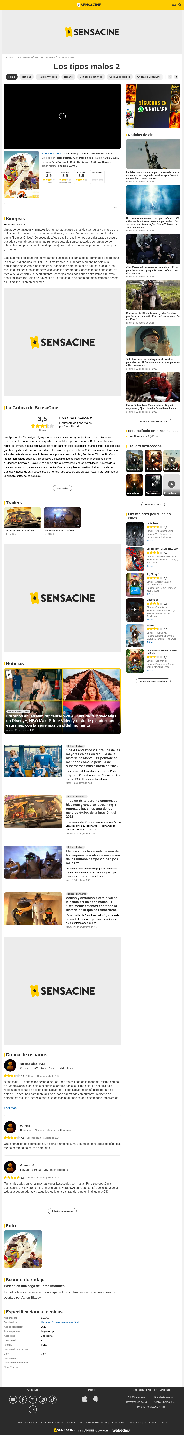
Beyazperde (133, 1401)
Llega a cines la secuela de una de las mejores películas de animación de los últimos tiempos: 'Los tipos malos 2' (93, 857)
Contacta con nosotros (52, 1422)
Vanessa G (27, 1165)
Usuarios (65, 172)
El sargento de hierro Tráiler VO (153, 493)
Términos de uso (74, 1422)
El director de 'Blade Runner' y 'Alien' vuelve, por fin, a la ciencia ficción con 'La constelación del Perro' (153, 316)
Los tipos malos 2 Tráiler (19, 530)
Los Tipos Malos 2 (143, 436)
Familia (110, 153)
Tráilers (14, 502)
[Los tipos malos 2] (21, 174)
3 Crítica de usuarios (62, 1211)
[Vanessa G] (10, 1167)
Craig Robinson (79, 162)
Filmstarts (159, 1397)
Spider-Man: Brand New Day (162, 548)
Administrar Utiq (117, 1422)
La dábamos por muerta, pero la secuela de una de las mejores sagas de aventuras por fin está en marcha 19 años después (152, 175)
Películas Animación (49, 57)
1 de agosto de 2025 (54, 153)
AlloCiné (132, 1397)
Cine (17, 57)
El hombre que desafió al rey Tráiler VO (172, 493)
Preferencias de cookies (155, 1422)
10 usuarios (26, 1130)
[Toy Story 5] (135, 585)
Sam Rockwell (60, 162)
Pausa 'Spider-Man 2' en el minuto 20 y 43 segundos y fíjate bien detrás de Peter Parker (151, 407)
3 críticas (36, 1170)
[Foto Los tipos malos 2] (23, 1249)
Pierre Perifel (63, 157)
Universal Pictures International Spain (60, 1322)
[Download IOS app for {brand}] (86, 1398)
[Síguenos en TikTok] (53, 1400)
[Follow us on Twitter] (33, 1400)
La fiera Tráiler (171, 469)
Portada (9, 57)
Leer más (10, 1108)
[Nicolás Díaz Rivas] (10, 1065)
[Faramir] (10, 1127)
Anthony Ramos (101, 162)
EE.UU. (45, 1318)
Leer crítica (62, 488)
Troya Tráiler (153, 469)
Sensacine (81, 172)
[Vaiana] (135, 635)
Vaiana (150, 625)
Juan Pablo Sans (82, 157)
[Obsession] (135, 610)
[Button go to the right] (176, 77)
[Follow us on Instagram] (43, 1400)
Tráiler (150, 540)
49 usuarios (26, 1068)
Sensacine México (147, 1406)
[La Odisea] (135, 534)
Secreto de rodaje (25, 1279)
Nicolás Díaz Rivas (32, 1063)
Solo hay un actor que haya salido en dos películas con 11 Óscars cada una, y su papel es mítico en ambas (153, 362)
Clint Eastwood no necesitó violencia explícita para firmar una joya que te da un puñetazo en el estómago (152, 270)
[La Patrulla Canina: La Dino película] (135, 661)
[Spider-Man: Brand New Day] (135, 559)
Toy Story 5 (153, 574)
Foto (11, 1225)
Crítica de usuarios (26, 1054)
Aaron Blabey (111, 157)
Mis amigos (97, 172)
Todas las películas (30, 57)
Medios (49, 172)
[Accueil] (89, 5)
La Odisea (152, 523)
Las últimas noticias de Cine (153, 421)
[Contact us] (33, 1409)
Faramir (25, 1125)
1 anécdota (46, 1335)
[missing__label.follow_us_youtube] (13, 1400)
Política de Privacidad (96, 1422)
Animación (97, 153)
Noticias (15, 663)
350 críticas (40, 1068)
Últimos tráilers (153, 504)
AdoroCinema (162, 1401)
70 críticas (39, 1130)
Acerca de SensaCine (27, 1422)
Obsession (152, 599)
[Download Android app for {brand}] (97, 1398)
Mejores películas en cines (153, 681)
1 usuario (25, 1170)
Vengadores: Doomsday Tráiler (135, 493)
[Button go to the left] (170, 77)
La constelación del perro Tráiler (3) (135, 469)
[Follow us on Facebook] (23, 1400)
